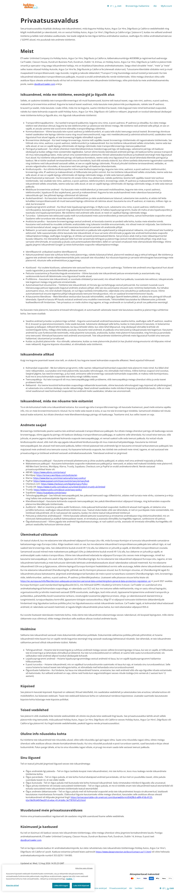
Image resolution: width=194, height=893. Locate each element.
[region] (48, 878)
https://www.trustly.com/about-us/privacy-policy (58, 489)
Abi (155, 5)
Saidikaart (139, 888)
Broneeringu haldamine (137, 5)
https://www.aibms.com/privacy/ (50, 472)
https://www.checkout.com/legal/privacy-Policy (64, 483)
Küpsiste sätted (12, 885)
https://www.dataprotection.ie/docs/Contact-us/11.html (123, 851)
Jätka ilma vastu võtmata (84, 868)
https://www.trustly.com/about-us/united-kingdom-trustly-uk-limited (71, 486)
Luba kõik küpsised (81, 885)
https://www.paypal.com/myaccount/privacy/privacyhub (61, 481)
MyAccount (166, 5)
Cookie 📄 (70, 879)
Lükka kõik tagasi (61, 885)
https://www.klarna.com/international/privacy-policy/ (59, 478)
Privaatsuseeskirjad (118, 888)
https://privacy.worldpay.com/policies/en (56, 475)
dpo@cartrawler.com (44, 84)
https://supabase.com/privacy (51, 492)
